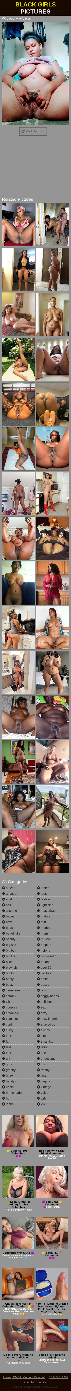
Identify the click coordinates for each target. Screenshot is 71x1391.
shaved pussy (50, 1024)
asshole (11, 910)
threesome (48, 1058)
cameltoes (12, 990)
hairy (9, 1075)
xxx (43, 1104)
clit (7, 1001)
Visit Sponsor (35, 131)
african (10, 888)
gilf (7, 1058)
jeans (9, 1104)
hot (7, 1098)
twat (43, 1075)
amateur (11, 893)
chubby (10, 996)
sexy (43, 1013)
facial (9, 1036)
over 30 (45, 967)
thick (43, 1053)
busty (9, 984)
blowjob (11, 967)
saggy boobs (49, 996)
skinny (45, 1030)
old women (48, 956)
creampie (12, 1013)
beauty (10, 939)
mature (45, 916)
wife (43, 1098)
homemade (13, 1092)
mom (44, 933)
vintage (45, 1087)
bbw (8, 922)
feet (8, 1047)
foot (8, 1053)
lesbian (45, 899)
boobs (10, 973)
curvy (9, 1030)
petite (44, 979)
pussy (44, 984)
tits (42, 1064)
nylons (45, 950)
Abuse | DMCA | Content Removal (24, 1377)
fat (7, 1041)
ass (8, 905)
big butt (10, 950)
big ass (10, 944)
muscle (45, 939)
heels (9, 1087)
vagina (45, 1081)
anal (8, 899)
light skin (46, 905)
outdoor (45, 962)
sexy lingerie (49, 1018)
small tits (46, 1041)
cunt (8, 1024)
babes (10, 916)
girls (8, 1064)
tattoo (44, 1047)
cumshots (12, 1018)
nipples (45, 944)
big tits (10, 956)
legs (43, 893)
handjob (11, 1081)
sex (43, 1007)
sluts (43, 1036)
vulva (44, 1092)
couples (11, 1007)
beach (10, 927)
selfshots (46, 1001)
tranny (45, 1070)
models (45, 927)
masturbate (48, 910)
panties (45, 973)
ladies (44, 888)
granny (10, 1070)
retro (43, 990)
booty (9, 979)
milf (43, 922)
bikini (9, 962)
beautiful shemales (18, 933)
